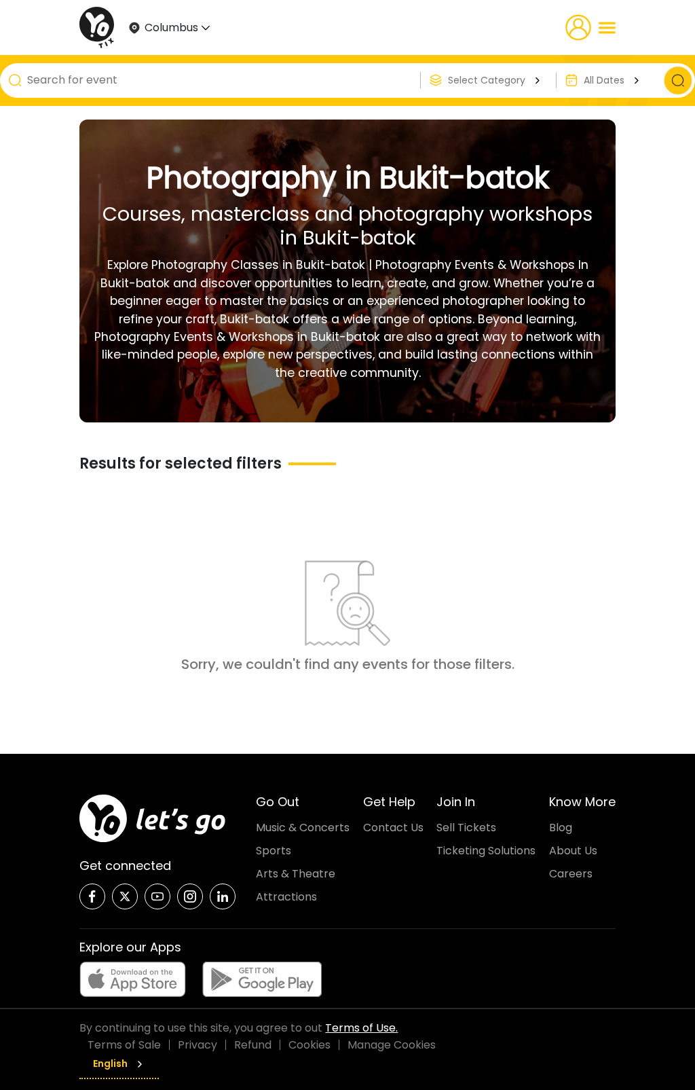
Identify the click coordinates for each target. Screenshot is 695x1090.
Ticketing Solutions (486, 850)
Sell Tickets (466, 827)
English (110, 1063)
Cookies (309, 1045)
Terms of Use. (361, 1028)
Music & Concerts (303, 827)
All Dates (604, 80)
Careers (571, 874)
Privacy (197, 1045)
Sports (273, 850)
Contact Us (393, 827)
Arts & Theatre (295, 874)
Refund (252, 1045)
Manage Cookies (392, 1045)
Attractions (286, 897)
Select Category (486, 80)
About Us (573, 850)
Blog (560, 827)
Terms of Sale (124, 1045)
